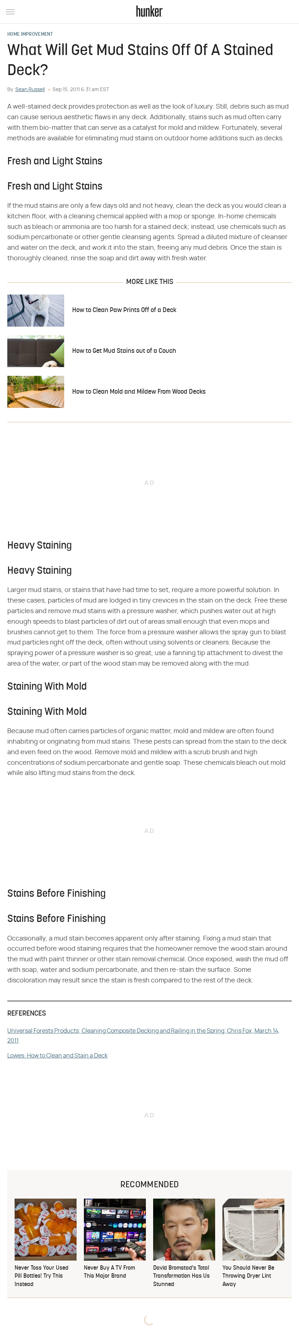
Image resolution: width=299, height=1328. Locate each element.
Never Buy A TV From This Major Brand (109, 1272)
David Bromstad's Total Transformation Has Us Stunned (181, 1276)
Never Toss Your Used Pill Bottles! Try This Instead (42, 1276)
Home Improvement (30, 34)
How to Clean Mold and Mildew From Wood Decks (139, 392)
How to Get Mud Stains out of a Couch (124, 351)
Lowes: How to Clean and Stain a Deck (57, 1056)
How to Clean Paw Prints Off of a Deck (124, 310)
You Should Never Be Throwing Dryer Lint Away (248, 1276)
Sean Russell (30, 89)
